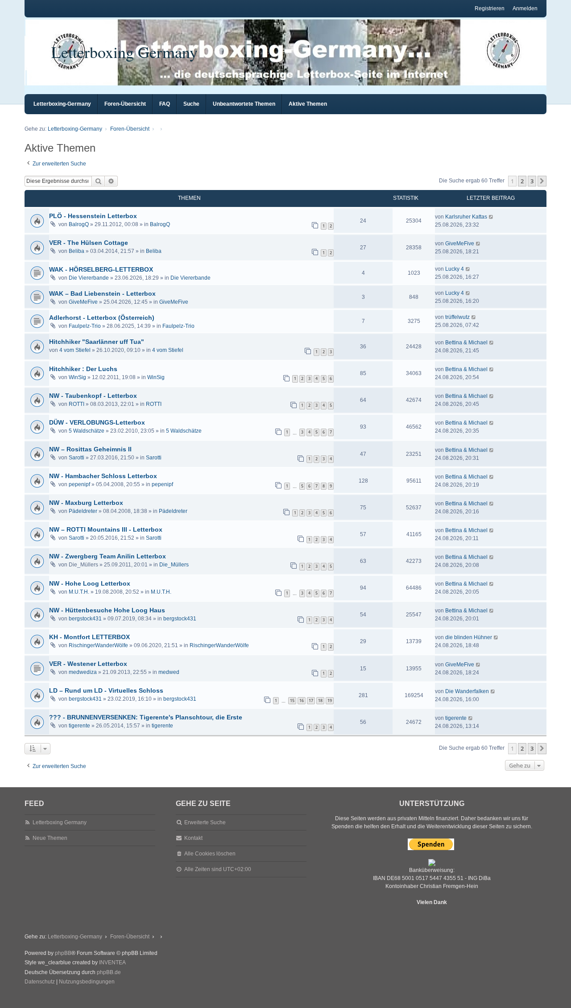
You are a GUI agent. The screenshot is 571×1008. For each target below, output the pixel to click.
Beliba (76, 251)
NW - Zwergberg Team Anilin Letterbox (107, 556)
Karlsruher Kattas (466, 217)
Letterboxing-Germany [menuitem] (62, 104)
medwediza (83, 672)
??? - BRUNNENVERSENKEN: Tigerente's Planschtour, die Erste (145, 717)
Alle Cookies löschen (210, 854)
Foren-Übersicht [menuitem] (125, 104)
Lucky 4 (454, 269)
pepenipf (79, 484)
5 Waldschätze (86, 431)
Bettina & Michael (466, 342)
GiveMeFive (459, 243)
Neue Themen (50, 838)
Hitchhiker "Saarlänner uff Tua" (96, 341)
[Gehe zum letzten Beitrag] (491, 217)
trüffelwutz (457, 317)
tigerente (79, 726)
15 (292, 700)
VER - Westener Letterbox (88, 663)
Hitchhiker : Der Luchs (83, 368)
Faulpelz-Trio (85, 326)
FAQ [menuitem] (164, 104)
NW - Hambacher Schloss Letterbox (103, 475)
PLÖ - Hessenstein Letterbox (93, 215)
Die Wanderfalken (467, 691)
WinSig (77, 377)
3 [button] (532, 181)
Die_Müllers (174, 565)
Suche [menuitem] (191, 104)
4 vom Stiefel (75, 350)
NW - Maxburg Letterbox (86, 502)
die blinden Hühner (468, 637)
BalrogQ (79, 224)
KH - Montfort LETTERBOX (89, 636)
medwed (168, 672)
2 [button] (522, 181)
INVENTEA (112, 962)
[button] (542, 181)
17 (311, 700)
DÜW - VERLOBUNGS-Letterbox (97, 422)
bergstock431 (85, 619)
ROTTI (76, 404)
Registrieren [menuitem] (490, 8)
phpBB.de (109, 972)
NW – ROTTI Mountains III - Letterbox (105, 529)
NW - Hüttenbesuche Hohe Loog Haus (107, 610)
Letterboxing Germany (124, 51)
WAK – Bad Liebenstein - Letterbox (102, 293)
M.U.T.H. (79, 592)
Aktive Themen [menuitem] (308, 104)
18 (320, 700)
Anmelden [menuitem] (525, 8)
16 (301, 700)
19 (329, 700)
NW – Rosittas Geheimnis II (90, 449)
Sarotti (76, 457)
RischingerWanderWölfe (98, 645)
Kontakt (193, 838)
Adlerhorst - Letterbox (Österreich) (101, 317)
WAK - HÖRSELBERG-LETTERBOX (101, 269)
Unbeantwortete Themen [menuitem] (244, 104)
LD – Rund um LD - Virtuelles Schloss (106, 690)
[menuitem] (40, 982)
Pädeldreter (83, 511)
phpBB (63, 953)
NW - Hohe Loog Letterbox (89, 583)
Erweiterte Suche (205, 822)
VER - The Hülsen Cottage (88, 242)
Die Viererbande (89, 278)
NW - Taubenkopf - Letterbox (93, 395)
